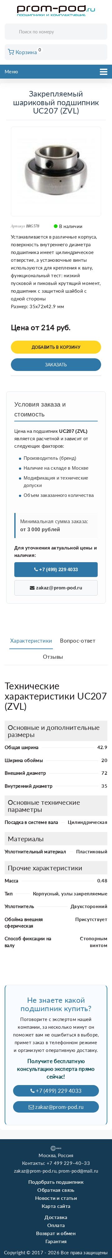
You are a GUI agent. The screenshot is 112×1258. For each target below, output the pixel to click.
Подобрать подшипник (56, 1182)
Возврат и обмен (56, 1233)
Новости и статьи (56, 1198)
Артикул (18, 226)
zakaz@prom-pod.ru (58, 587)
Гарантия (56, 1241)
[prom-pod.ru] (56, 11)
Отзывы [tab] (53, 656)
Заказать (56, 364)
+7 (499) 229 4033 (58, 569)
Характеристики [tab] (31, 640)
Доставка (55, 1217)
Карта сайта (56, 1206)
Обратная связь (55, 1190)
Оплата (56, 1225)
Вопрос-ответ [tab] (78, 640)
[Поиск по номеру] (100, 32)
